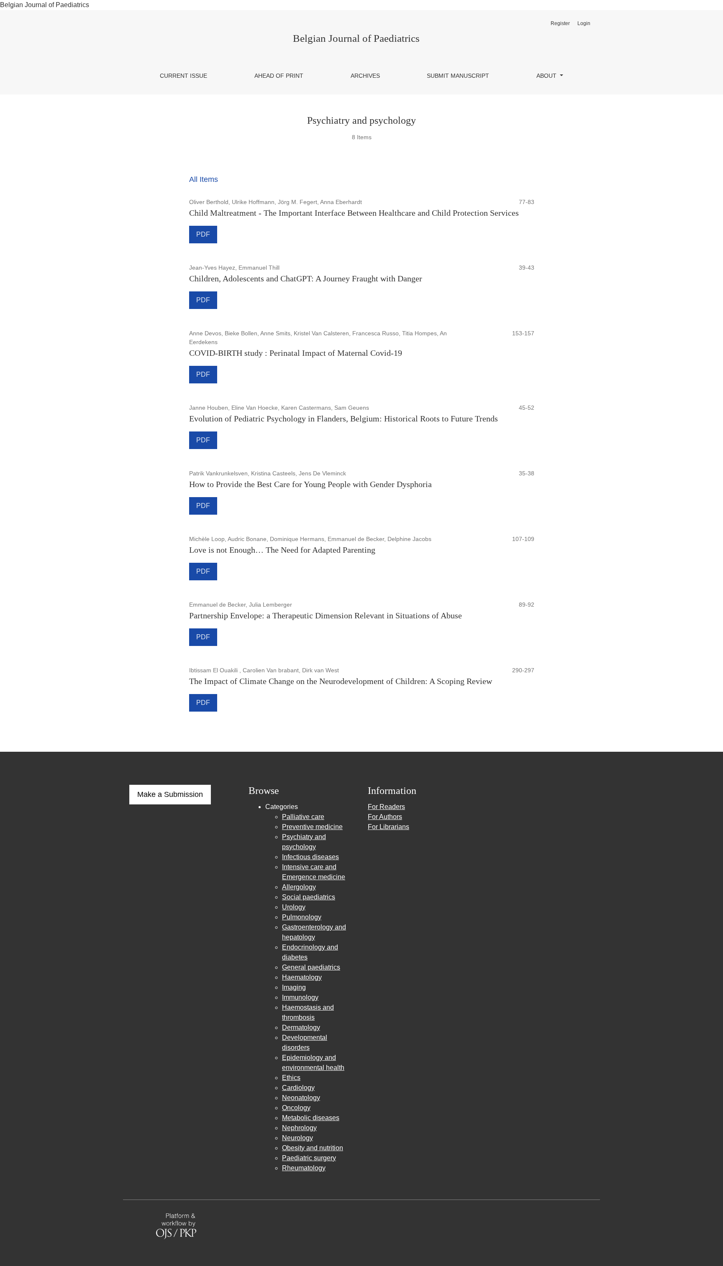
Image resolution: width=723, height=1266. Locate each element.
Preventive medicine (312, 826)
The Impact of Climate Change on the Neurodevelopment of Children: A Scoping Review (340, 681)
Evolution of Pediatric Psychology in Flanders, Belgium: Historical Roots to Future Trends (343, 418)
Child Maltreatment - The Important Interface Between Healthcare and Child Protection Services (354, 212)
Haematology (302, 977)
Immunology (300, 997)
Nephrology (299, 1127)
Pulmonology (301, 917)
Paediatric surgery (309, 1157)
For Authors (385, 816)
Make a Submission (170, 794)
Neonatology (301, 1097)
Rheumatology (304, 1168)
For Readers (386, 806)
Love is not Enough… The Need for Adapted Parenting (282, 549)
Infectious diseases (310, 856)
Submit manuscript (458, 75)
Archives (365, 75)
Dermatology (301, 1027)
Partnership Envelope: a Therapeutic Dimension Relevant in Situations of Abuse (325, 615)
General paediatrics (311, 967)
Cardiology (298, 1087)
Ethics (291, 1077)
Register (560, 23)
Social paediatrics (308, 897)
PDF (203, 234)
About (547, 75)
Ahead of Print (278, 75)
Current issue (183, 75)
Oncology (296, 1107)
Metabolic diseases (310, 1117)
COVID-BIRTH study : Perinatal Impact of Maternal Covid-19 (295, 352)
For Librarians (388, 826)
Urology (293, 907)
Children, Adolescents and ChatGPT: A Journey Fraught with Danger (305, 278)
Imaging (294, 987)
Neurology (297, 1137)
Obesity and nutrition (312, 1147)
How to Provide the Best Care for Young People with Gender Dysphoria (310, 484)
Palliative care (303, 816)
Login (583, 23)
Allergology (299, 887)
